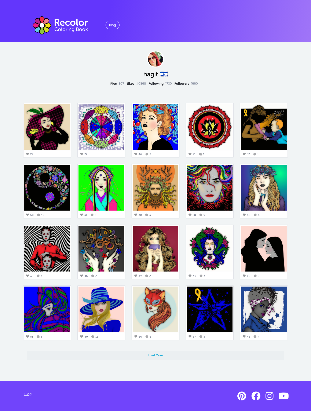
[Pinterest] (241, 396)
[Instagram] (270, 396)
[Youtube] (284, 396)
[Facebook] (255, 396)
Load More (155, 355)
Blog (112, 25)
